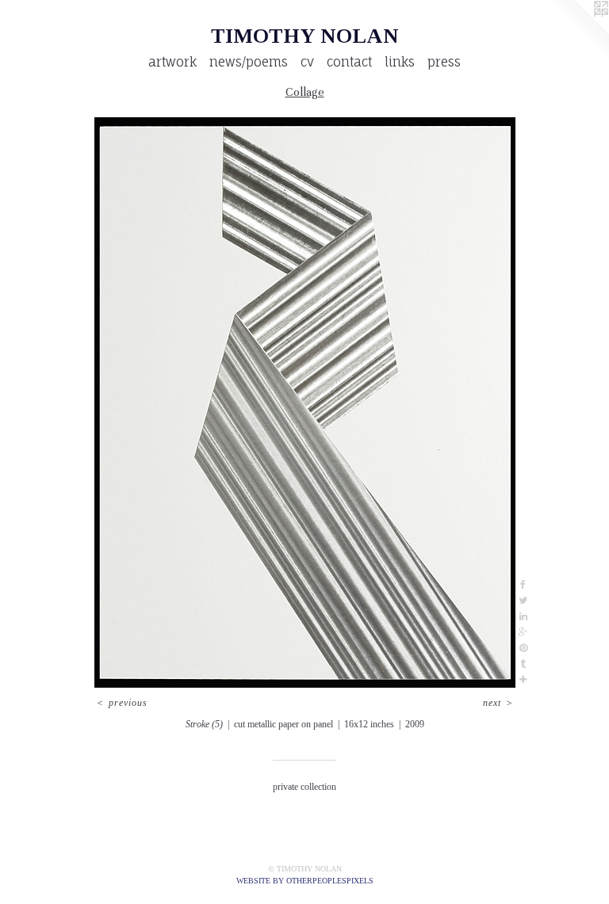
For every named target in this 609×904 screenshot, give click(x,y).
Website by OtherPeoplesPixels (304, 880)
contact (349, 62)
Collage (304, 92)
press (444, 62)
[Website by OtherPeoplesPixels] (577, 31)
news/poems (248, 62)
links (400, 62)
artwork (172, 62)
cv (307, 62)
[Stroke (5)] (304, 402)
